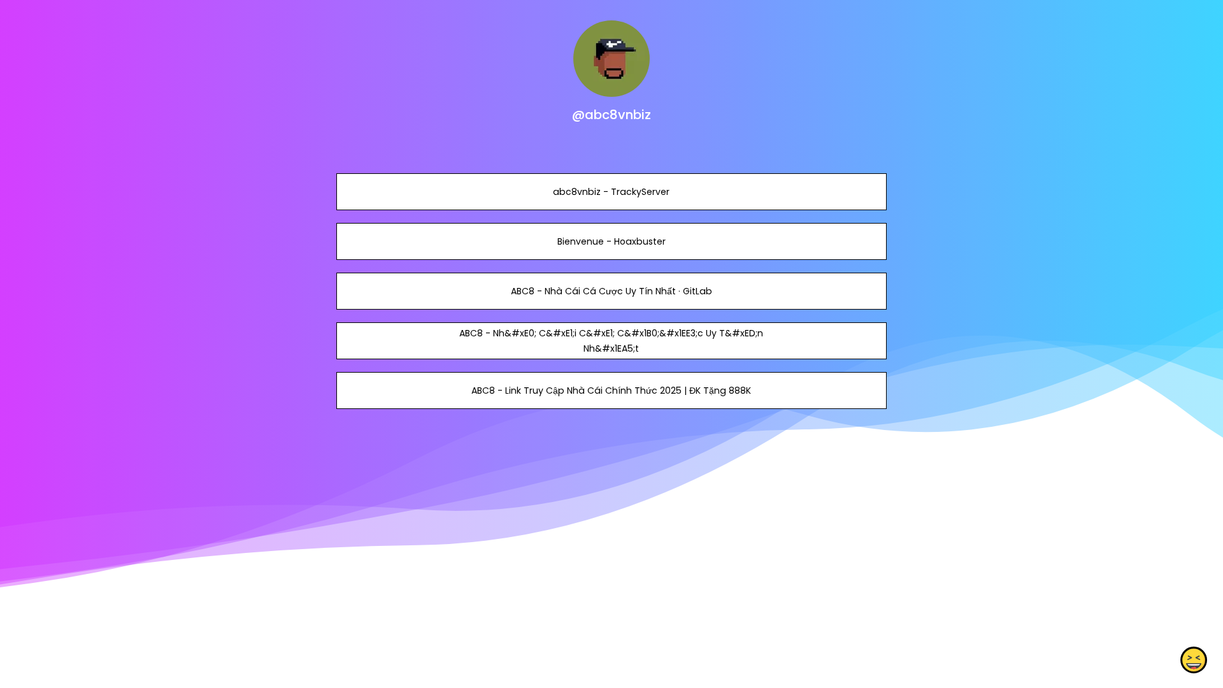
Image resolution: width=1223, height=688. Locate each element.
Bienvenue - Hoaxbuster (611, 241)
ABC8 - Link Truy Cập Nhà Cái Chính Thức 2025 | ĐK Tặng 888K (611, 390)
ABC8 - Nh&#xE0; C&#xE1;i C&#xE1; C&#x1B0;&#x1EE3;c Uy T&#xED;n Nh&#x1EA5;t (611, 341)
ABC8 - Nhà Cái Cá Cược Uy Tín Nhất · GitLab (611, 291)
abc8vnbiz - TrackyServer (611, 191)
